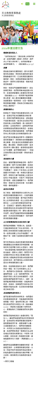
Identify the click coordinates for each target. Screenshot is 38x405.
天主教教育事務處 (11, 14)
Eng (27, 4)
